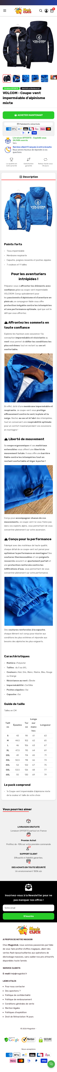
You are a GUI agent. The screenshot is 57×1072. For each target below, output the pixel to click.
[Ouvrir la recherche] (40, 10)
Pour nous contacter (15, 986)
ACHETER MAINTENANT (30, 115)
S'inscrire (29, 916)
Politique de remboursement (18, 999)
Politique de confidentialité (17, 995)
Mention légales (12, 1008)
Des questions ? (13, 991)
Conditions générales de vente (19, 1004)
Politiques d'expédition (16, 1012)
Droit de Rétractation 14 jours (19, 1016)
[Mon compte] (46, 11)
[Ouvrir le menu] (5, 10)
